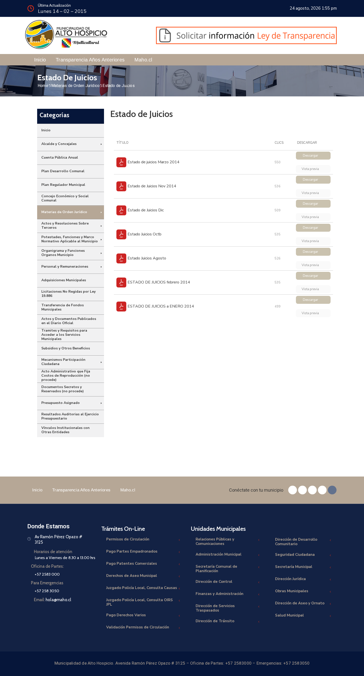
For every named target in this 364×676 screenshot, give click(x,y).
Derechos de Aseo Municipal (131, 575)
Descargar (310, 155)
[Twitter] (302, 490)
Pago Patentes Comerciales (131, 563)
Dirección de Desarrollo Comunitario (296, 541)
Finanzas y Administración (219, 593)
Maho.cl (143, 59)
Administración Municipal (218, 554)
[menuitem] (70, 130)
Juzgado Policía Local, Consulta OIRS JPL (139, 602)
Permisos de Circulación (127, 539)
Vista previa (311, 169)
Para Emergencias (47, 582)
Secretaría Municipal (293, 566)
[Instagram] (312, 490)
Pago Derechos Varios (126, 615)
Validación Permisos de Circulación (137, 627)
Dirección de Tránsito (215, 621)
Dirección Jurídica (290, 578)
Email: (52, 599)
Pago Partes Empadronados (131, 551)
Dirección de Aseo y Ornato (299, 603)
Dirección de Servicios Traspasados (215, 608)
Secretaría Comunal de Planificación (216, 568)
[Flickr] (332, 490)
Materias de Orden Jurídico (75, 85)
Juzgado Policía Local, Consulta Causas (141, 587)
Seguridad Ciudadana (295, 554)
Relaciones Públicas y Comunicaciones (215, 541)
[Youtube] (322, 490)
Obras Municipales (291, 591)
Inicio (40, 59)
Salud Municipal (289, 615)
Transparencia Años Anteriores (90, 59)
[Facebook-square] (292, 490)
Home (43, 85)
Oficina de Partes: (47, 566)
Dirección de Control (214, 581)
